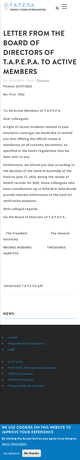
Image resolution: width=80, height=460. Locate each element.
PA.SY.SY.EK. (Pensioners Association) (32, 368)
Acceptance (12, 453)
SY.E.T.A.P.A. (15, 362)
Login (11, 349)
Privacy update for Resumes (26, 386)
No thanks (31, 453)
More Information (14, 444)
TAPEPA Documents (20, 374)
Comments (43, 81)
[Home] (26, 7)
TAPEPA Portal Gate (20, 380)
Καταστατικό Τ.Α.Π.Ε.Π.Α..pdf (23, 286)
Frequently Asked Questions (26, 343)
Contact (13, 337)
